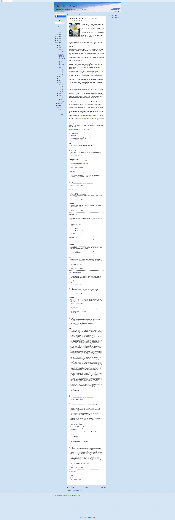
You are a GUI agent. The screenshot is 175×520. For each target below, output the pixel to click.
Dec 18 (60, 69)
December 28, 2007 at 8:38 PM (76, 467)
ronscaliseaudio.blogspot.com (92, 115)
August (59, 103)
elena (71, 171)
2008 (57, 40)
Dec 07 (60, 86)
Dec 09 (60, 82)
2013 (57, 30)
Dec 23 (60, 52)
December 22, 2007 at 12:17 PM (76, 155)
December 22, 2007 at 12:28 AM (76, 147)
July (58, 105)
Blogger (93, 517)
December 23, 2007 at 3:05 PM (76, 303)
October (59, 99)
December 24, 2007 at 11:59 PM (76, 399)
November (59, 97)
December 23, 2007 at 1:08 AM (76, 254)
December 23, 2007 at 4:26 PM (76, 314)
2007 (57, 42)
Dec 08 (60, 84)
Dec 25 (60, 51)
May (58, 109)
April (58, 111)
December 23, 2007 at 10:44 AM (76, 293)
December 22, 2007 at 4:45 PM (76, 167)
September (59, 101)
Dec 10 (60, 80)
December (59, 43)
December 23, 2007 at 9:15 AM (76, 284)
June (58, 107)
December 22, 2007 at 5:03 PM (76, 178)
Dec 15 (60, 72)
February (59, 114)
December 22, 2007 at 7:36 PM (76, 185)
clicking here (96, 67)
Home (86, 487)
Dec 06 (60, 87)
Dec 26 (60, 49)
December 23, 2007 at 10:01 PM (76, 324)
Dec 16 (60, 70)
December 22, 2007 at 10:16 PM (76, 233)
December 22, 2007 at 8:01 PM (76, 210)
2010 (57, 36)
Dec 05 (60, 89)
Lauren (71, 471)
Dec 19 (60, 67)
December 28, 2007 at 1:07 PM (76, 443)
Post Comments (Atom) (77, 490)
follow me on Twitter (116, 17)
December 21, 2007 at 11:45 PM (76, 139)
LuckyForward (73, 159)
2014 (57, 29)
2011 (57, 34)
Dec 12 (60, 78)
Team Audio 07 (73, 395)
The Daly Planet (66, 6)
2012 (57, 32)
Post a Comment (73, 482)
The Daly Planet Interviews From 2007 (61, 63)
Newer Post (70, 487)
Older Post (103, 487)
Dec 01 (60, 95)
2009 (57, 38)
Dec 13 (60, 76)
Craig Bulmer (73, 403)
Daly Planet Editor (74, 272)
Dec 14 (60, 74)
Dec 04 (60, 91)
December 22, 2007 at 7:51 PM (76, 199)
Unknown (72, 135)
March (58, 112)
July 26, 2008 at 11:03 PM (75, 479)
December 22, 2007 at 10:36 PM (76, 240)
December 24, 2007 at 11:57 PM (76, 392)
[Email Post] (88, 129)
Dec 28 (60, 45)
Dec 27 (60, 47)
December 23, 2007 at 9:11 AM (76, 268)
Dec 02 (60, 93)
